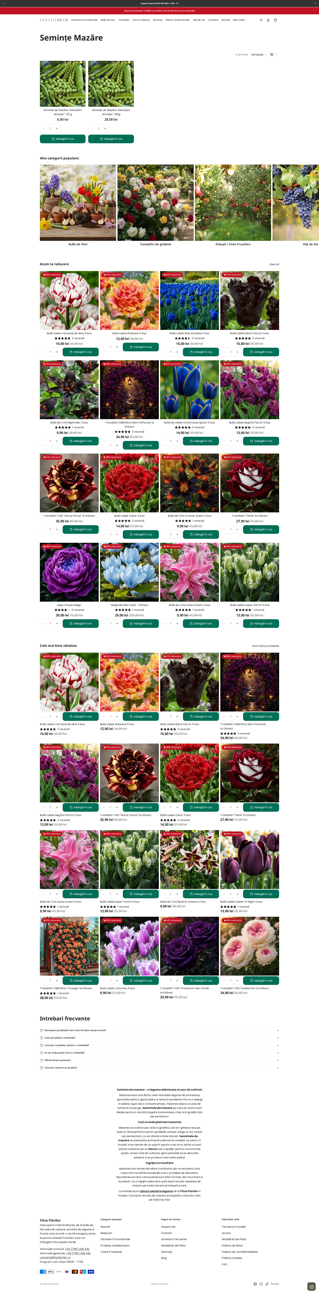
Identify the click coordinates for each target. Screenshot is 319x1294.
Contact (166, 1233)
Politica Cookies (232, 1258)
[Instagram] (261, 1284)
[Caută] (261, 20)
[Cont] (268, 20)
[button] (258, 54)
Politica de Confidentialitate (240, 1252)
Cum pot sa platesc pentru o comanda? (67, 1045)
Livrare (226, 1233)
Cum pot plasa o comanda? (60, 1037)
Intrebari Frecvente (174, 1239)
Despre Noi (168, 1227)
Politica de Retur (232, 1245)
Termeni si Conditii (234, 1227)
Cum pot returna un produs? (61, 1067)
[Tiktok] (267, 1284)
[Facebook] (255, 1284)
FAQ (224, 1264)
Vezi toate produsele (265, 646)
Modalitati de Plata (173, 1245)
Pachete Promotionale (115, 1239)
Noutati (105, 1227)
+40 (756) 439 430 (77, 1249)
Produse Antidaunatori (115, 1245)
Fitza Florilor (53, 1284)
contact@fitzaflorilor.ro (55, 1257)
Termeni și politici (159, 1284)
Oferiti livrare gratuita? (58, 1060)
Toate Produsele (111, 1252)
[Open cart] (311, 1286)
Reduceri (106, 1233)
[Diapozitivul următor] (275, 205)
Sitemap (166, 1252)
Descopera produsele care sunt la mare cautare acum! (75, 1030)
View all (274, 264)
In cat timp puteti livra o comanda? (65, 1052)
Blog (164, 1258)
